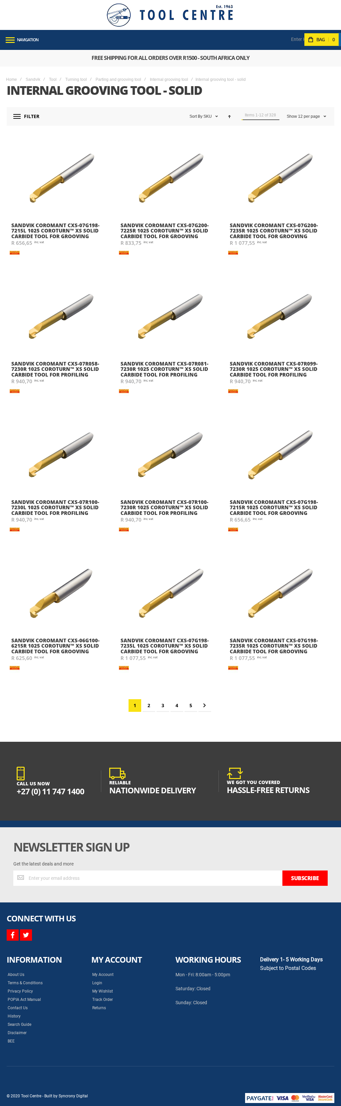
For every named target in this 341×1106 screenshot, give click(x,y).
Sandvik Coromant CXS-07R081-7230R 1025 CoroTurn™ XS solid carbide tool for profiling (164, 369)
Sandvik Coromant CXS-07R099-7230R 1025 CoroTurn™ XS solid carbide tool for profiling (274, 369)
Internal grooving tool (169, 79)
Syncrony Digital (73, 1096)
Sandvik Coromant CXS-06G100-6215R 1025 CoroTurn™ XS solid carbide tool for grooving (55, 646)
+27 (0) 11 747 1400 (50, 791)
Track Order (102, 999)
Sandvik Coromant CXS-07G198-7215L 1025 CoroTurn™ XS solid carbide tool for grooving (55, 230)
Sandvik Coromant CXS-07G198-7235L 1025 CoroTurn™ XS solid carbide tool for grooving (165, 646)
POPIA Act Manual (24, 999)
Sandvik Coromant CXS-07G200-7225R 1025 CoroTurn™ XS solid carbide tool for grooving (165, 230)
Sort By (195, 116)
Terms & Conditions (25, 983)
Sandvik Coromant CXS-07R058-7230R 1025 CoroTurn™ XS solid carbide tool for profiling (55, 369)
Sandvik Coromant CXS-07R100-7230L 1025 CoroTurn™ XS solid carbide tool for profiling (55, 507)
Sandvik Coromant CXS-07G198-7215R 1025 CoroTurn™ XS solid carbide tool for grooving (274, 507)
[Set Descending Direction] (229, 116)
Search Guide (19, 1024)
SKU (208, 116)
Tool (53, 79)
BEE (11, 1041)
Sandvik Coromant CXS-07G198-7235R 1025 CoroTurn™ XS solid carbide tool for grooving (274, 646)
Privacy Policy (20, 991)
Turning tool (76, 79)
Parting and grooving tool (118, 79)
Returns (99, 1008)
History (14, 1016)
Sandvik (33, 79)
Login (97, 983)
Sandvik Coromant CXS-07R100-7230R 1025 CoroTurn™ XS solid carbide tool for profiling (164, 507)
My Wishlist (102, 991)
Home (11, 79)
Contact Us (18, 1008)
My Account (103, 974)
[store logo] (170, 15)
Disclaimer (17, 1032)
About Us (16, 974)
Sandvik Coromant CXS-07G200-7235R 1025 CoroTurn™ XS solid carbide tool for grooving (274, 230)
